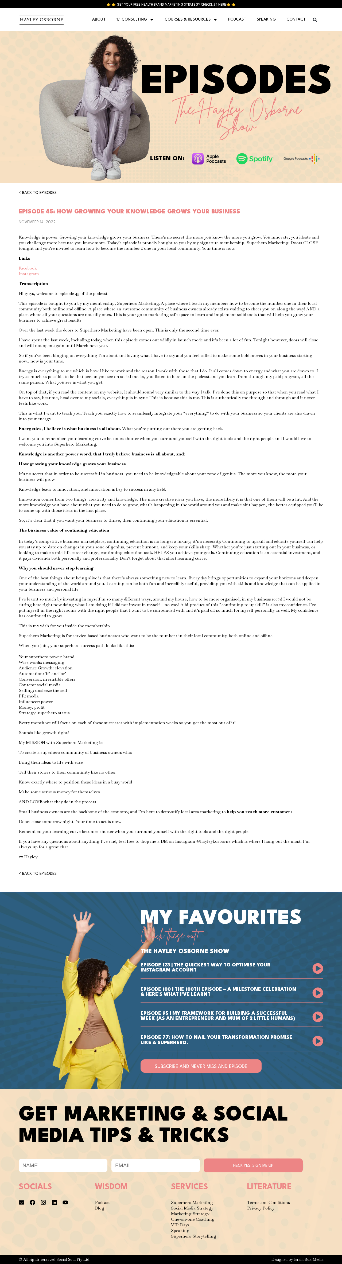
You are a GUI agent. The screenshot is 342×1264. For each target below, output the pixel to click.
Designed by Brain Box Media (297, 1259)
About (99, 20)
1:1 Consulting (131, 20)
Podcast (237, 20)
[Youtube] (65, 1202)
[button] (315, 20)
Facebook (28, 268)
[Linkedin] (54, 1202)
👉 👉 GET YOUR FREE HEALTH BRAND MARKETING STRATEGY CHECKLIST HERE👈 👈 (171, 4)
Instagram (29, 273)
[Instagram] (43, 1202)
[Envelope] (21, 1202)
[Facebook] (32, 1202)
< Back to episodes (38, 193)
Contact (296, 20)
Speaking (266, 20)
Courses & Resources (188, 20)
